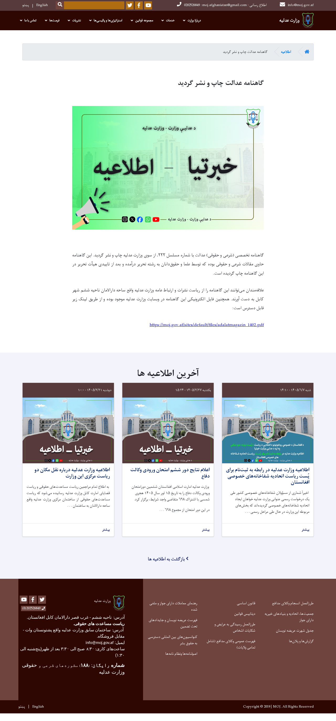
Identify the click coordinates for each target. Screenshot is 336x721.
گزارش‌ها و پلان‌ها (301, 641)
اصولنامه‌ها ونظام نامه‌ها (181, 654)
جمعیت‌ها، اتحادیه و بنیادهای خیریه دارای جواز (289, 617)
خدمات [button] (170, 20)
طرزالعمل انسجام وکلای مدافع (293, 603)
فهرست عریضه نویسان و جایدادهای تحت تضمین (173, 623)
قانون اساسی (246, 603)
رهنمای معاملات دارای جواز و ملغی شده (173, 606)
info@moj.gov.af (301, 5)
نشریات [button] (76, 20)
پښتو (25, 5)
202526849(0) (31, 608)
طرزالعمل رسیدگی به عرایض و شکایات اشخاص (234, 627)
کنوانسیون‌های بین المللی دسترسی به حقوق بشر (172, 640)
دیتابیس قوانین (244, 614)
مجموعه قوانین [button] (144, 20)
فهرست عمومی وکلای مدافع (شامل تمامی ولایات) (231, 644)
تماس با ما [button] (30, 20)
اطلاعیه (286, 52)
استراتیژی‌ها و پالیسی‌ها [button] (108, 20)
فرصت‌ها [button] (54, 20)
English (42, 5)
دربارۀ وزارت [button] (194, 20)
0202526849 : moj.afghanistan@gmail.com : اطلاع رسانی (225, 5)
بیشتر (305, 530)
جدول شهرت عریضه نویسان (295, 630)
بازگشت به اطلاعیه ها (166, 559)
